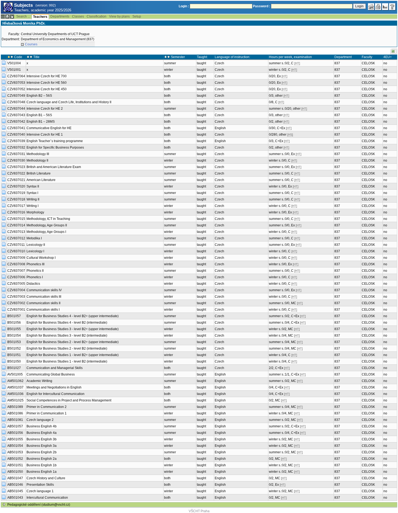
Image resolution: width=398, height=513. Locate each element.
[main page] (371, 7)
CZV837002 (16, 303)
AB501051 (15, 465)
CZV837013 (16, 232)
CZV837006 (16, 277)
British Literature (39, 173)
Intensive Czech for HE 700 (47, 76)
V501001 (14, 70)
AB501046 (15, 485)
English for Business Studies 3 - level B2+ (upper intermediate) (73, 329)
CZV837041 (16, 128)
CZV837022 (16, 173)
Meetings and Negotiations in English (54, 387)
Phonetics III (35, 264)
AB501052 (15, 459)
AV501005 (15, 374)
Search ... (23, 16)
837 (337, 63)
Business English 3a (42, 446)
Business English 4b (42, 426)
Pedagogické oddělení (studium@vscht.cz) (38, 505)
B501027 (14, 368)
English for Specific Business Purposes (55, 147)
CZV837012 (16, 238)
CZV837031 (16, 154)
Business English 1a (42, 472)
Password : (261, 6)
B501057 (14, 316)
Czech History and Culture (46, 478)
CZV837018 (16, 199)
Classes (78, 16)
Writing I (32, 206)
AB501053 (15, 452)
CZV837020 (16, 186)
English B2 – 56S (39, 96)
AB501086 (15, 413)
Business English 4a (42, 433)
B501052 (14, 348)
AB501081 (15, 420)
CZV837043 (16, 115)
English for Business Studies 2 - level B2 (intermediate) (67, 348)
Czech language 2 (40, 420)
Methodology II (37, 160)
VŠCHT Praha (199, 511)
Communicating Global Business (51, 374)
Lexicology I (35, 251)
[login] (378, 7)
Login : (184, 6)
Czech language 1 (40, 491)
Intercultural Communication (47, 497)
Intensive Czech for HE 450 (47, 89)
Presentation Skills (40, 485)
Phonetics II (35, 271)
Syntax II (33, 186)
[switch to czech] (385, 7)
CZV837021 (16, 180)
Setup (136, 16)
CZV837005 (16, 284)
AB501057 (15, 426)
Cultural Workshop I (41, 258)
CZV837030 (16, 160)
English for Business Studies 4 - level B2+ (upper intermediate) (73, 316)
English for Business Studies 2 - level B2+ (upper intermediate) (73, 342)
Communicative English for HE (49, 128)
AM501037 (15, 387)
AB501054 (15, 446)
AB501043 (15, 497)
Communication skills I (43, 309)
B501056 (14, 322)
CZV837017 (16, 206)
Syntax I (32, 193)
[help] (392, 7)
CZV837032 (16, 147)
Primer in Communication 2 (47, 407)
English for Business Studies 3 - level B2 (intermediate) (67, 335)
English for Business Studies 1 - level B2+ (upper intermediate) (73, 355)
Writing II (33, 199)
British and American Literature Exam (54, 167)
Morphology (35, 212)
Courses (31, 44)
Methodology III (38, 154)
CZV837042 (16, 121)
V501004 (14, 63)
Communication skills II (43, 303)
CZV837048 (16, 102)
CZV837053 (16, 83)
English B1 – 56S (39, 115)
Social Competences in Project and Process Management (69, 400)
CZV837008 (16, 264)
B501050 (14, 361)
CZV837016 (16, 212)
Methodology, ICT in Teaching (48, 219)
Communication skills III (44, 297)
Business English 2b (42, 452)
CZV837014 (16, 225)
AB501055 (15, 439)
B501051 (14, 355)
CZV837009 (16, 258)
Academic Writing (39, 381)
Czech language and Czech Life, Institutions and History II (69, 102)
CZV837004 (16, 290)
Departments (59, 16)
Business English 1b (42, 465)
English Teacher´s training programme (55, 141)
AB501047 (15, 478)
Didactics (33, 284)
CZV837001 (16, 309)
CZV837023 (16, 167)
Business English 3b (42, 439)
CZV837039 (16, 141)
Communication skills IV (44, 290)
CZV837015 (16, 219)
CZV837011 (16, 245)
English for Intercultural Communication (55, 394)
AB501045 (15, 491)
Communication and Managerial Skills (55, 368)
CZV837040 (16, 134)
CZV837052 (16, 89)
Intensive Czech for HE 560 (47, 83)
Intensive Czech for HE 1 (45, 134)
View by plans (119, 16)
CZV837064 (16, 76)
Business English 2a (42, 459)
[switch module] (12, 16)
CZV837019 (16, 193)
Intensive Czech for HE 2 (45, 108)
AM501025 (15, 400)
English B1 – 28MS (41, 121)
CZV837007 (16, 271)
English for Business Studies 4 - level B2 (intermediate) (67, 322)
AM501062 (15, 381)
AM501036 (15, 394)
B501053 (14, 342)
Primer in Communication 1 (47, 413)
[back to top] (4, 504)
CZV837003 (16, 297)
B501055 (14, 329)
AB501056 (15, 433)
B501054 (14, 335)
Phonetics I (35, 277)
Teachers (40, 17)
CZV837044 (16, 108)
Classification (96, 16)
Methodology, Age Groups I (46, 232)
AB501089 (15, 407)
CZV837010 (16, 251)
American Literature (41, 180)
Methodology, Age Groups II (47, 225)
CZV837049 (16, 96)
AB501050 (15, 472)
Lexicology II (36, 245)
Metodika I (34, 238)
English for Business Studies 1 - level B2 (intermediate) (67, 361)
